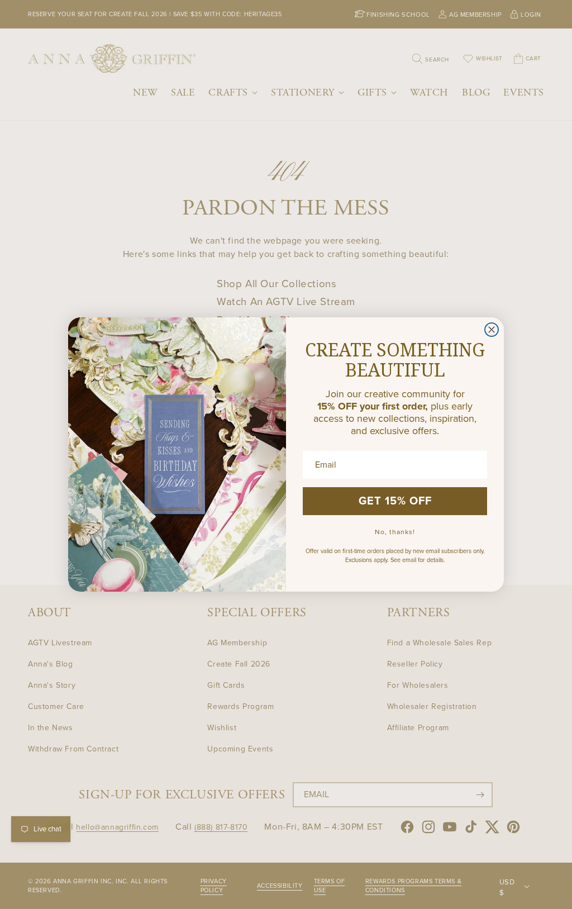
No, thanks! (395, 532)
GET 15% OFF (395, 501)
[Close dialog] (491, 329)
